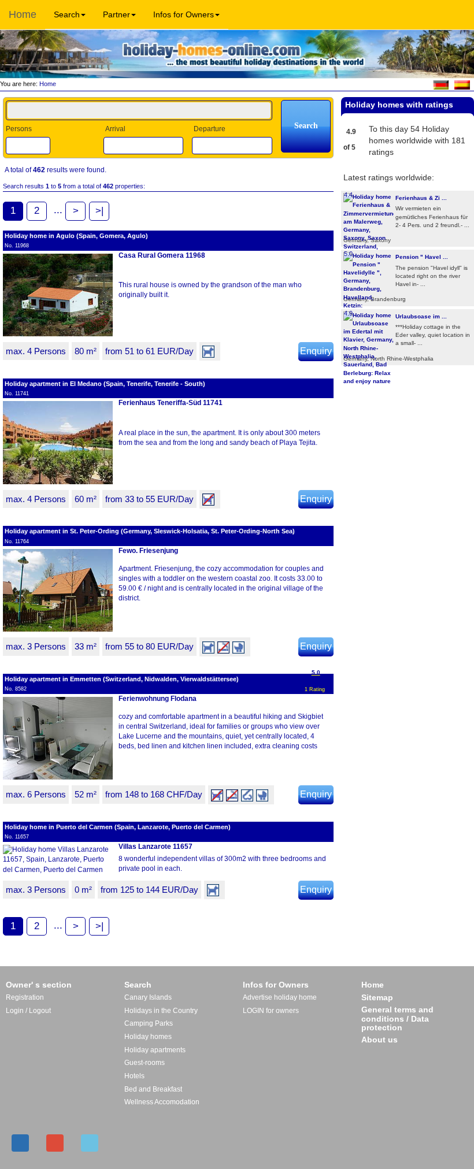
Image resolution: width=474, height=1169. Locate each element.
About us (379, 1039)
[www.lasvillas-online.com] (462, 84)
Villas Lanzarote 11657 (155, 847)
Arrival (115, 129)
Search (67, 14)
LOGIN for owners (271, 1011)
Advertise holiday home (280, 997)
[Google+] (55, 1143)
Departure (209, 129)
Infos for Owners (183, 14)
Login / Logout (28, 1011)
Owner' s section (39, 984)
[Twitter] (89, 1143)
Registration (25, 997)
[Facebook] (20, 1143)
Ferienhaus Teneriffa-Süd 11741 (170, 403)
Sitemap (377, 997)
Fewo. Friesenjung (148, 551)
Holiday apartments (155, 1050)
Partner (116, 14)
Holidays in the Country (161, 1011)
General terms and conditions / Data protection (397, 1018)
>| (99, 210)
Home (22, 14)
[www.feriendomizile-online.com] (440, 84)
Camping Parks (148, 1023)
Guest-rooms (144, 1063)
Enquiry (316, 351)
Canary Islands (148, 997)
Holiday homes (148, 1037)
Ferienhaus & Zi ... (421, 198)
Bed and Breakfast (153, 1089)
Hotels (134, 1076)
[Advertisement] (407, 403)
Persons (19, 129)
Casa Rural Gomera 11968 (161, 255)
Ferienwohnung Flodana (157, 699)
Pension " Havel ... (421, 257)
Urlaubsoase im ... (421, 316)
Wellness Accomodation (161, 1102)
